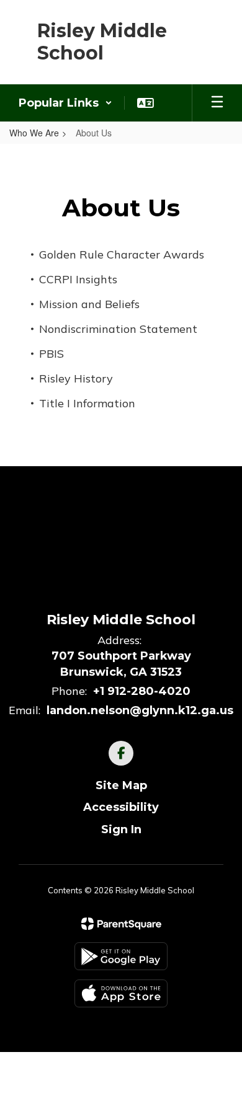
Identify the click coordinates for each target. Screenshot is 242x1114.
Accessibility (121, 807)
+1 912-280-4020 (141, 691)
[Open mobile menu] (217, 103)
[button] (65, 103)
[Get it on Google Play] (121, 956)
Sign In (121, 829)
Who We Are (34, 132)
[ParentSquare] (121, 923)
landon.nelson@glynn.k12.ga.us (140, 710)
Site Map (121, 785)
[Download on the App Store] (121, 993)
